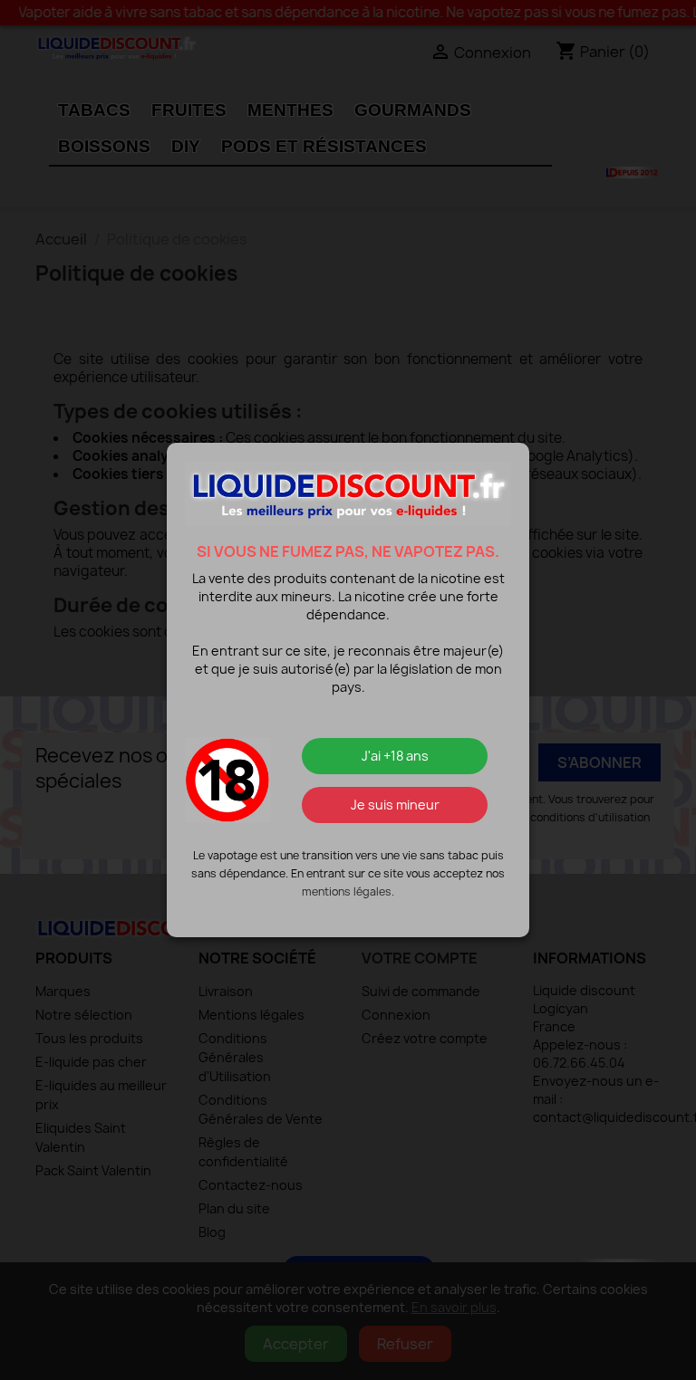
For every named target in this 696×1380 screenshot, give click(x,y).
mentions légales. (348, 891)
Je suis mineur (395, 804)
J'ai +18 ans (395, 755)
